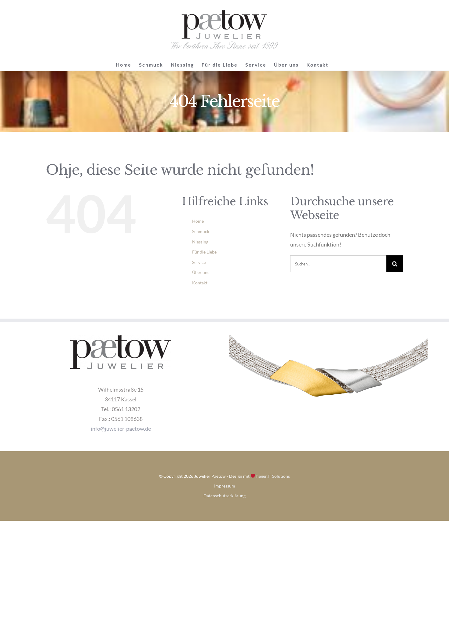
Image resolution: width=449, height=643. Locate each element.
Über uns (200, 272)
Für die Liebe (204, 251)
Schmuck (200, 231)
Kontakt (199, 282)
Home (198, 221)
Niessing (200, 241)
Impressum (224, 485)
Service (199, 262)
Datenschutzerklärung (224, 495)
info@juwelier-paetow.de (121, 428)
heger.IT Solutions (272, 476)
